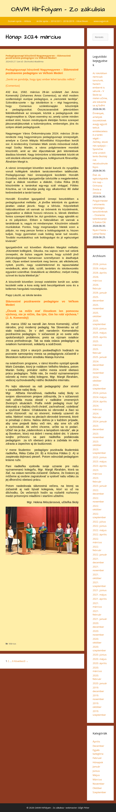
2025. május (100, 332)
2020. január (100, 683)
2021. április (100, 598)
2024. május (100, 397)
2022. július (99, 521)
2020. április (100, 663)
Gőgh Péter (83, 807)
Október (97, 788)
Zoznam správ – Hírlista (19, 21)
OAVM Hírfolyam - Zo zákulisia (58, 9)
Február (97, 758)
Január (96, 766)
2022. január (100, 554)
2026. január (100, 292)
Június (96, 770)
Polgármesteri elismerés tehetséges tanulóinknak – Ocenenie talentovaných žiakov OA (100, 211)
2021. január (100, 619)
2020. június (100, 654)
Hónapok (98, 762)
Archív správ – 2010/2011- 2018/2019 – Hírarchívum (62, 21)
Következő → (21, 661)
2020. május (100, 659)
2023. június (100, 457)
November (98, 783)
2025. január (100, 357)
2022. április (100, 534)
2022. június (100, 525)
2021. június (100, 590)
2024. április (100, 401)
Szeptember (99, 792)
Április (96, 741)
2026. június (100, 264)
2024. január (100, 421)
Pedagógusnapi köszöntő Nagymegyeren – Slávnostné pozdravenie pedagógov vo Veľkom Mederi (38, 56)
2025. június (100, 328)
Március (12, 643)
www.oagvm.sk (101, 21)
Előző (9, 570)
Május (96, 775)
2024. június (100, 392)
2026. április (100, 272)
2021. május (100, 594)
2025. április (100, 337)
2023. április (100, 465)
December (98, 745)
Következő (75, 570)
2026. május (100, 268)
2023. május (100, 461)
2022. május (100, 530)
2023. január (100, 485)
